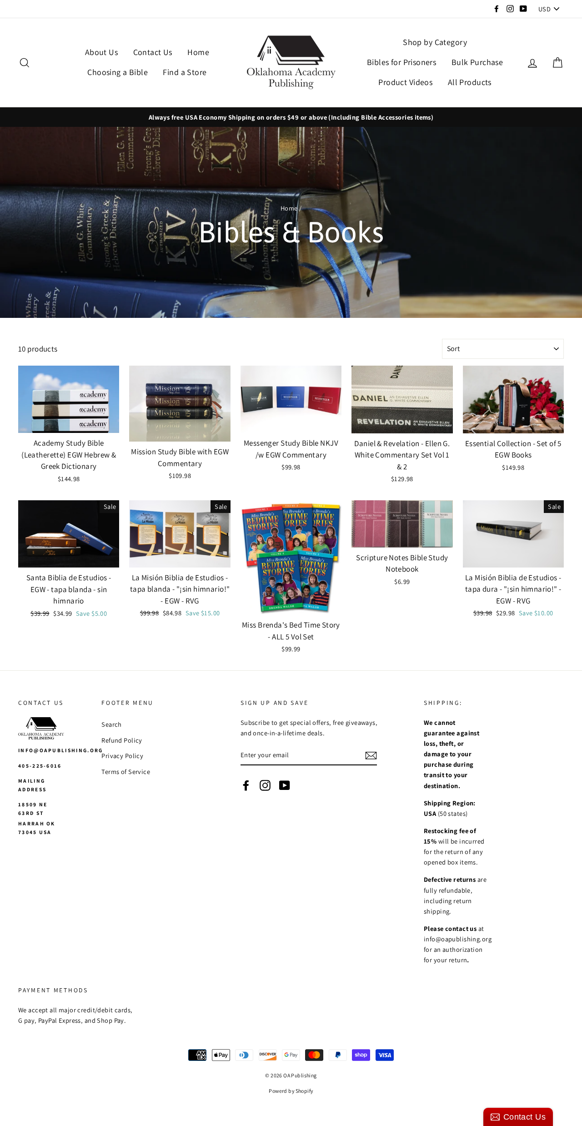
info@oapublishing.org (60, 750)
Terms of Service (125, 771)
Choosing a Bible (117, 72)
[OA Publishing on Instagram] (265, 784)
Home (198, 52)
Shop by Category (435, 42)
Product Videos (405, 82)
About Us (101, 52)
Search (111, 724)
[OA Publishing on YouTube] (284, 784)
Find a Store (184, 72)
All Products (470, 82)
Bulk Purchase (477, 62)
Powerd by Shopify (291, 1090)
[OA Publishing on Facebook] (246, 784)
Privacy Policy (122, 755)
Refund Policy (121, 740)
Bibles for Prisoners (401, 62)
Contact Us (152, 52)
